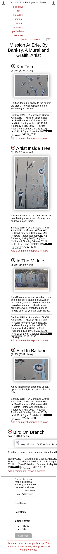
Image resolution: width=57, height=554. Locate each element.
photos (18, 19)
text (26, 529)
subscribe (18, 27)
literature (18, 15)
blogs (37, 546)
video (20, 546)
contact (20, 543)
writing (28, 546)
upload (46, 546)
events (18, 23)
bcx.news (18, 7)
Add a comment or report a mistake (29, 138)
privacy (33, 549)
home (11, 543)
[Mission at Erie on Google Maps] (44, 117)
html (26, 526)
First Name (21, 503)
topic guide (32, 543)
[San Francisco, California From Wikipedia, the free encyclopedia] (44, 120)
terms (24, 549)
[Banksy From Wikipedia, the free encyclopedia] (22, 115)
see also (18, 35)
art (18, 11)
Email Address (24, 494)
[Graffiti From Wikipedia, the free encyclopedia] (19, 117)
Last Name (21, 512)
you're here (18, 31)
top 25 (43, 543)
